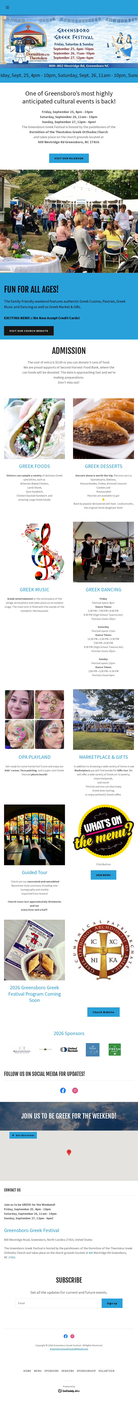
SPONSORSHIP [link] (86, 1370)
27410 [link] (11, 1257)
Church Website (103, 1012)
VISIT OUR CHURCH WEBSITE (28, 330)
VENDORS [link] (67, 1370)
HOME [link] (27, 1370)
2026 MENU (103, 875)
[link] (63, 1091)
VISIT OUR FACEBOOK (69, 158)
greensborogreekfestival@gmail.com (69, 1348)
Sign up (112, 1303)
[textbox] (56, 1303)
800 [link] (91, 1252)
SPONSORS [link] (51, 1370)
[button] (14, 7)
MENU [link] (38, 1370)
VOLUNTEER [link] (107, 1370)
